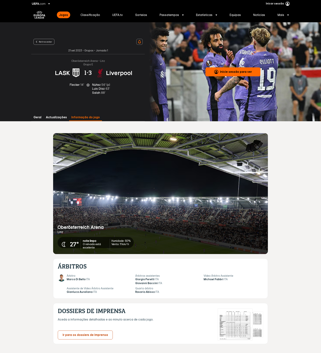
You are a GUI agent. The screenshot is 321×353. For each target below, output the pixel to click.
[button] (171, 14)
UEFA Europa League (39, 15)
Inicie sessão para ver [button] (236, 71)
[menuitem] (65, 14)
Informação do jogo (85, 117)
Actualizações (56, 117)
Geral (37, 117)
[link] (63, 14)
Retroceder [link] (45, 41)
